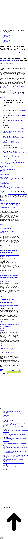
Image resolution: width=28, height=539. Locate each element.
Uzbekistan (2, 305)
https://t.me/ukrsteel (15, 108)
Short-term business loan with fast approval (10, 171)
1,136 (6, 370)
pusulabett (2, 97)
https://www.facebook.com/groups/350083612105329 (15, 160)
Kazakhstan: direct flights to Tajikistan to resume (8, 251)
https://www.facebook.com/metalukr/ (11, 156)
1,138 (12, 370)
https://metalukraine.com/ (17, 120)
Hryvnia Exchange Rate (14, 371)
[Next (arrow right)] (2, 538)
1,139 (14, 370)
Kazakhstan (2, 255)
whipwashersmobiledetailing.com (7, 169)
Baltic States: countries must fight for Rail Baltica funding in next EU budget (14, 427)
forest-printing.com (4, 175)
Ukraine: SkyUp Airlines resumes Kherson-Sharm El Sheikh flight (10, 204)
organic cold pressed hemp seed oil (8, 166)
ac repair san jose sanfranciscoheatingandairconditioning (12, 162)
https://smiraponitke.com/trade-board (19, 93)
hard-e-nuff (2, 173)
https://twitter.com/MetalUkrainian (19, 115)
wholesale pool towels (5, 188)
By (6, 207)
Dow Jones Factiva (18, 86)
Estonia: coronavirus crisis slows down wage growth (9, 325)
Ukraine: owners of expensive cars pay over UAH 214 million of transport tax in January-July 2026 (15, 456)
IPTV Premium (3, 182)
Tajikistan (8, 255)
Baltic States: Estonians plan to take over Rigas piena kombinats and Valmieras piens (15, 435)
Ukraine (2, 207)
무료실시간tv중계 (4, 174)
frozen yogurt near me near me (7, 185)
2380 (18, 370)
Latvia (1, 231)
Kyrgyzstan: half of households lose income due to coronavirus (9, 276)
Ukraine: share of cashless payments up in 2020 (7, 349)
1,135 (4, 370)
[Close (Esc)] (0, 537)
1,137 (9, 370)
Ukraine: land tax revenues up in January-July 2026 (14, 411)
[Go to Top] (14, 535)
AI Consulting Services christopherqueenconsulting (11, 187)
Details (1, 224)
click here (2, 190)
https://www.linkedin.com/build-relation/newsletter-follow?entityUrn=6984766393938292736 (13, 133)
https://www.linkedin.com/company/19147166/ (13, 137)
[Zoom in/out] (4, 537)
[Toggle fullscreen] (3, 537)
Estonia (1, 328)
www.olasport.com (4, 183)
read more (2, 170)
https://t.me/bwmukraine (20, 110)
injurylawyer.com (4, 177)
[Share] (2, 537)
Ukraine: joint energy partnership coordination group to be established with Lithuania (15, 423)
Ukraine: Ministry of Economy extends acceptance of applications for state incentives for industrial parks (15, 444)
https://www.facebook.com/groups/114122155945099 (15, 152)
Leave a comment (5, 256)
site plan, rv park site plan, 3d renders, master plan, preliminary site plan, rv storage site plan (11, 179)
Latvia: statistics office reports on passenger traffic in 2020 (9, 227)
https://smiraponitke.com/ (20, 122)
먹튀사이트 (3, 167)
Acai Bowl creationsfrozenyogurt (7, 181)
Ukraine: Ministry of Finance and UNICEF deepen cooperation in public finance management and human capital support (15, 440)
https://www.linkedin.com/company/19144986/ (13, 128)
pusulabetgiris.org (4, 186)
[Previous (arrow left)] (0, 538)
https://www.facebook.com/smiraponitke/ (12, 148)
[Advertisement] (14, 14)
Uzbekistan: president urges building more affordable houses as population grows (9, 300)
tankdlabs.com (3, 200)
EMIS (5, 87)
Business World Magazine (9, 60)
